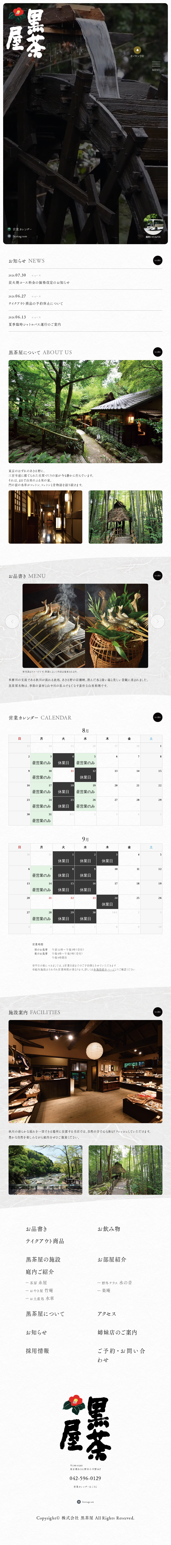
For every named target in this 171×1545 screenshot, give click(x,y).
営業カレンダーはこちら (86, 1486)
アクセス (106, 1313)
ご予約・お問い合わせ (121, 1355)
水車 (42, 1298)
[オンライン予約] (137, 50)
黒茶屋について (45, 1313)
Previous (15, 621)
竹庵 (41, 1290)
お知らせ (37, 1332)
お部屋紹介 (112, 1259)
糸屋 (38, 1282)
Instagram (20, 236)
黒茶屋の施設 (43, 1259)
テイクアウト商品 (45, 1241)
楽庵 (106, 1290)
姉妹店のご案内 (117, 1332)
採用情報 (37, 1350)
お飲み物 (109, 1228)
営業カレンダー (22, 229)
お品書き (37, 1228)
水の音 (117, 1282)
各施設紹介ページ (104, 969)
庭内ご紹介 (40, 1271)
